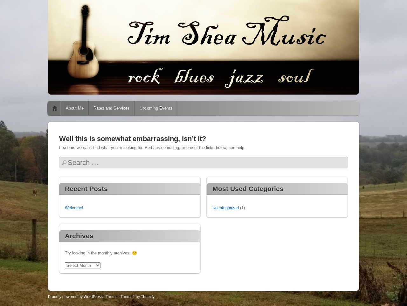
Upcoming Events (156, 108)
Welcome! (74, 207)
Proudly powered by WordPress (75, 297)
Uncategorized (225, 207)
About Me (75, 108)
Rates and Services (111, 108)
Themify (147, 297)
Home (54, 108)
